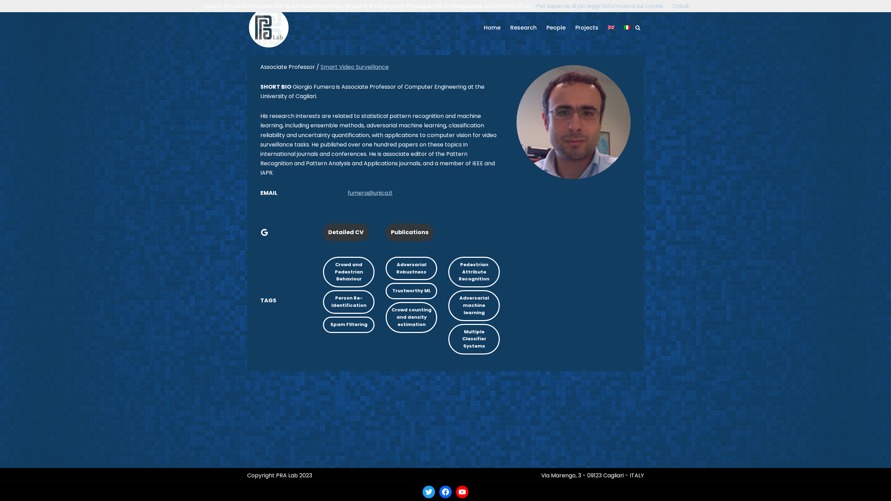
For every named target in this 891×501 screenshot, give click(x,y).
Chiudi (680, 6)
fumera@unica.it (370, 193)
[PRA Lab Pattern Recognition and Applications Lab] (269, 27)
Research (523, 28)
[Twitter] (429, 492)
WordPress (315, 492)
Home (492, 28)
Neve (254, 492)
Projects (586, 28)
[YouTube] (462, 492)
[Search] (637, 27)
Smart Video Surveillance (355, 67)
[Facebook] (445, 492)
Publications (409, 232)
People (556, 28)
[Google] (264, 232)
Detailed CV (346, 232)
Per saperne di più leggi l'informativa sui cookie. (600, 6)
